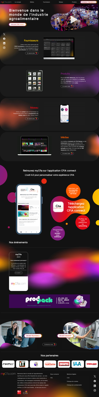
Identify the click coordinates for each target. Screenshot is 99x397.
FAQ (51, 377)
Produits (74, 2)
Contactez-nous (48, 344)
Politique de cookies (72, 381)
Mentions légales (71, 374)
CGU (68, 377)
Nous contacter (54, 374)
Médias (32, 2)
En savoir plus (31, 53)
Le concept (18, 2)
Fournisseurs (46, 2)
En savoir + (18, 272)
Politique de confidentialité (74, 385)
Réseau (61, 2)
